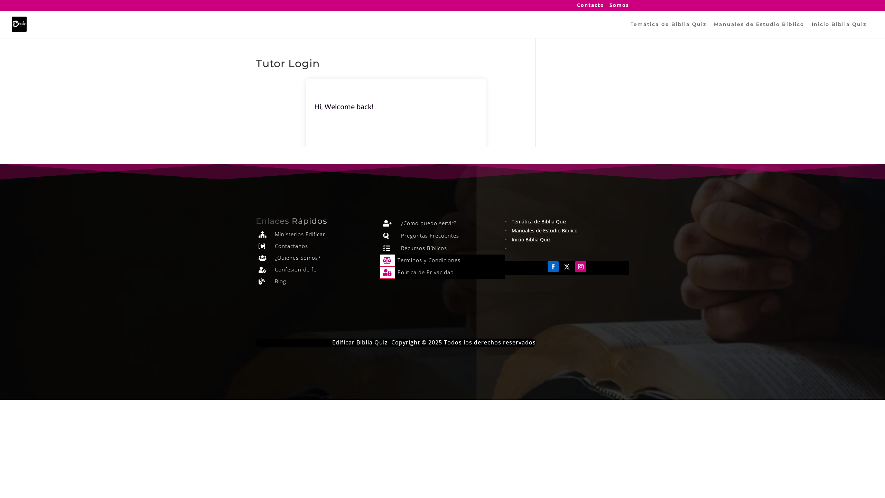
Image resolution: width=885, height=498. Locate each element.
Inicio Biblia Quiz (839, 24)
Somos (619, 5)
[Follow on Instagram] (580, 266)
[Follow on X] (566, 266)
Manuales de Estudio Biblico (759, 24)
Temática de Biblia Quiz (668, 24)
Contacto (590, 5)
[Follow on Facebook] (553, 266)
